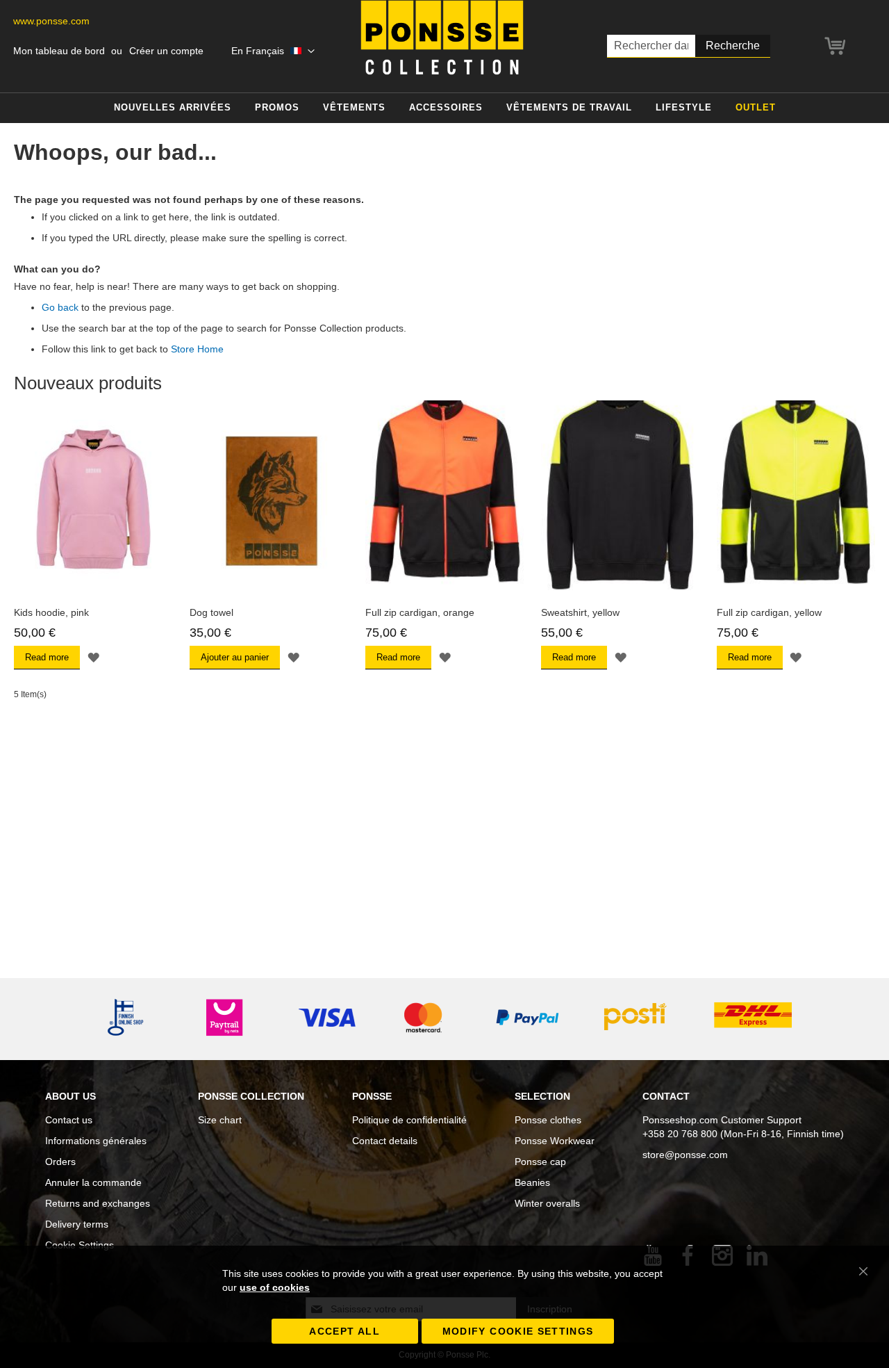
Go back (60, 307)
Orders (60, 1161)
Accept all (344, 1331)
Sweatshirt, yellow (580, 612)
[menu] (444, 108)
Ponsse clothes (548, 1119)
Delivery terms (76, 1224)
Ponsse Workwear (555, 1140)
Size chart (220, 1119)
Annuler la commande (93, 1182)
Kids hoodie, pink (51, 612)
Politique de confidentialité (409, 1119)
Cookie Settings (79, 1245)
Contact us (68, 1119)
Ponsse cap (540, 1161)
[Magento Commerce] (442, 37)
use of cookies (275, 1287)
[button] (273, 51)
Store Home (197, 349)
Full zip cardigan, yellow (769, 612)
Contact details (384, 1140)
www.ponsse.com (51, 20)
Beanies (532, 1182)
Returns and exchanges (97, 1203)
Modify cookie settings (518, 1331)
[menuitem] (173, 108)
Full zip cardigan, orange (419, 612)
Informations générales (96, 1140)
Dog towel (211, 612)
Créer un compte (166, 50)
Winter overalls (547, 1203)
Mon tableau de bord (59, 50)
